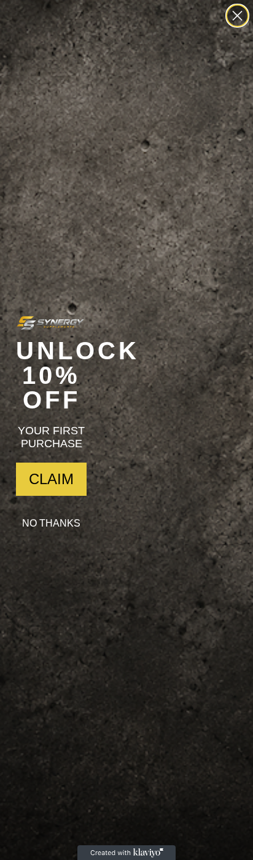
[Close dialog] (237, 15)
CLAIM (51, 479)
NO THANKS (51, 523)
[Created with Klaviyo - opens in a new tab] (126, 852)
